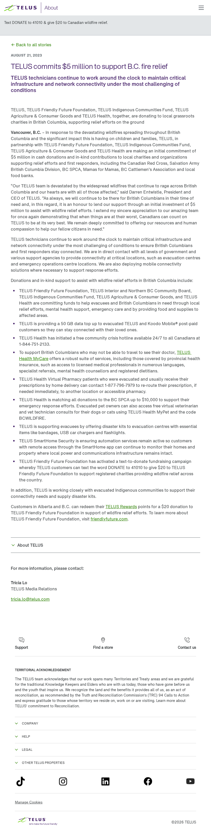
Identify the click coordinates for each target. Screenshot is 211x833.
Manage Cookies (28, 802)
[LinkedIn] (105, 781)
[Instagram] (63, 781)
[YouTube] (190, 781)
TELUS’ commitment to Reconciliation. (47, 706)
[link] (31, 45)
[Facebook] (148, 781)
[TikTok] (20, 781)
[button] (201, 7)
